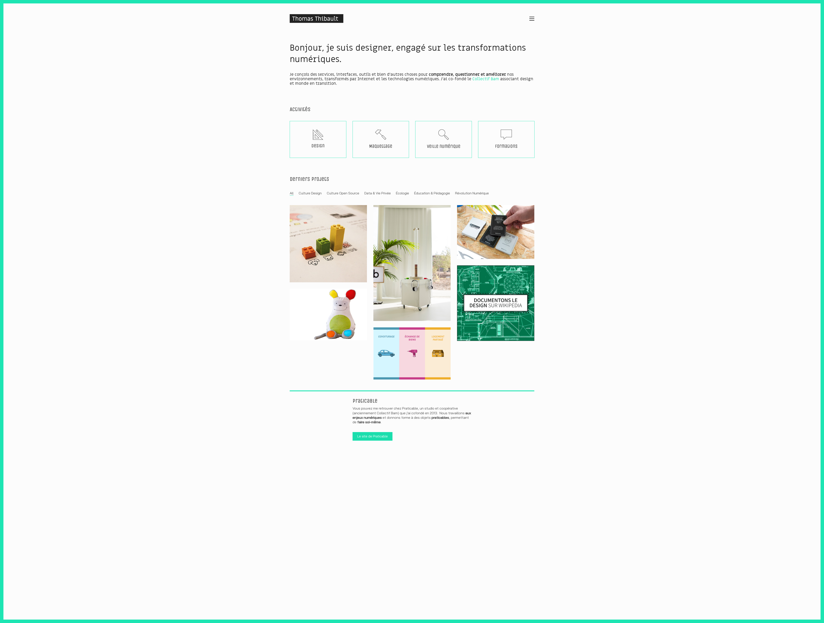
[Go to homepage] (316, 18)
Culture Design (310, 193)
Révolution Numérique (472, 193)
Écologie (402, 193)
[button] (531, 19)
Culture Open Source (343, 193)
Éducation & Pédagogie (432, 193)
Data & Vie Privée (377, 193)
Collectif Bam (485, 79)
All (292, 193)
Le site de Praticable (372, 436)
